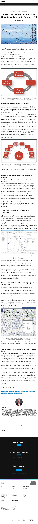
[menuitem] (6, 488)
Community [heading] (14, 486)
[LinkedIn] (35, 482)
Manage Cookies (24, 520)
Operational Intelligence (15, 11)
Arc (19, 9)
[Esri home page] (3, 1)
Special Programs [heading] (15, 500)
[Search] (34, 1)
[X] (33, 482)
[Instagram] (33, 484)
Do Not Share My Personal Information (32, 520)
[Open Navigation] (36, 1)
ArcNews (2, 4)
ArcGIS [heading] (2, 486)
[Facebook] (31, 482)
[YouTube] (35, 484)
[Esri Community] (31, 484)
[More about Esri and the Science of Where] (3, 483)
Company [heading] (2, 500)
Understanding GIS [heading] (26, 486)
